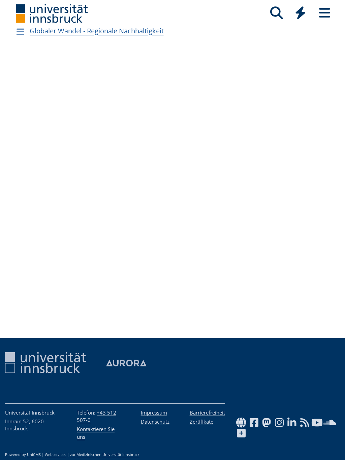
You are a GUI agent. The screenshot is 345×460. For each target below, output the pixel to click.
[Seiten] (325, 13)
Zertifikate (201, 421)
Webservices (55, 454)
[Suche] (276, 13)
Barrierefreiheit (207, 412)
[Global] (300, 14)
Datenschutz (155, 421)
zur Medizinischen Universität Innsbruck (104, 454)
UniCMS (34, 454)
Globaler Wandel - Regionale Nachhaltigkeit (97, 30)
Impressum (154, 412)
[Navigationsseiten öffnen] (20, 31)
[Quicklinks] (300, 13)
